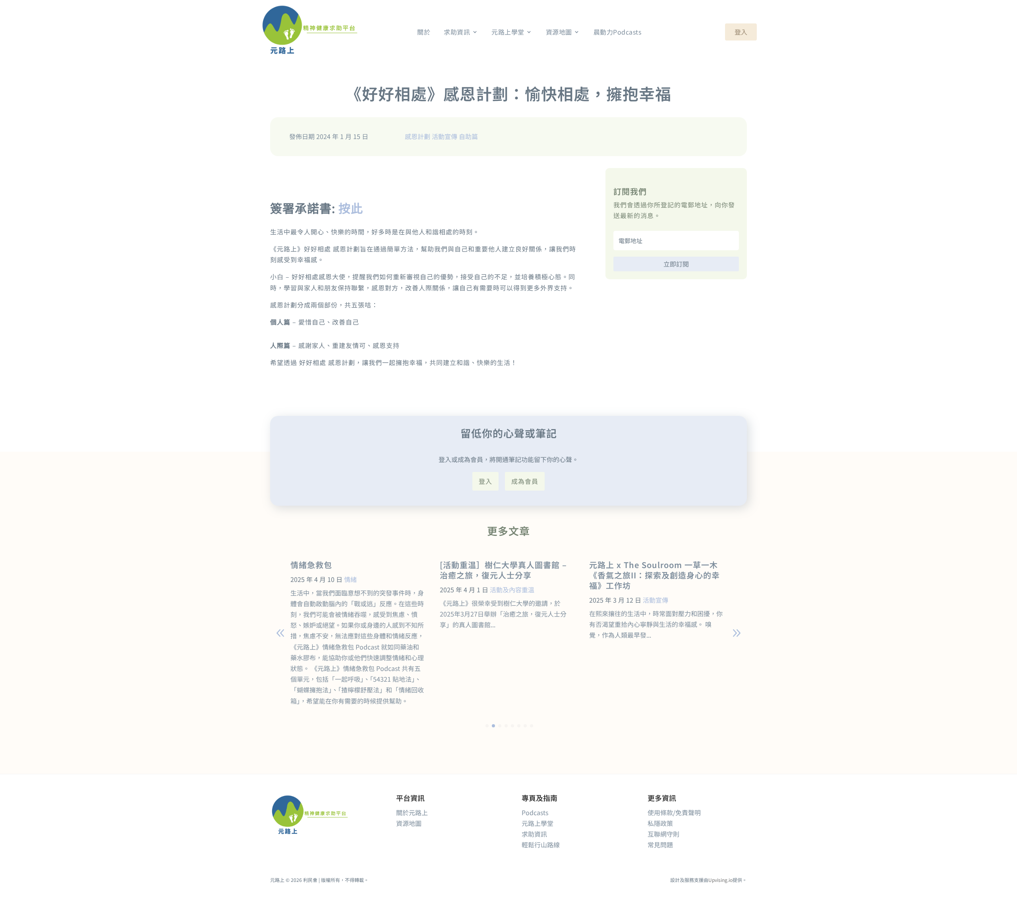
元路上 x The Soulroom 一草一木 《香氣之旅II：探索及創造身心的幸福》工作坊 (654, 575)
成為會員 (524, 481)
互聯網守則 (663, 834)
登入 (741, 32)
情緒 (350, 579)
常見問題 (660, 844)
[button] (736, 633)
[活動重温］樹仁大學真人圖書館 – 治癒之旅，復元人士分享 (503, 570)
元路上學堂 (537, 823)
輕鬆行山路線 (541, 844)
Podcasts (535, 812)
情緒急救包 (311, 564)
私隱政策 (660, 823)
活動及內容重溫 (512, 589)
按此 (350, 208)
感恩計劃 (417, 136)
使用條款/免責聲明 (674, 812)
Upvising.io (720, 879)
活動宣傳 (444, 136)
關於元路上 (412, 812)
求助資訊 (534, 834)
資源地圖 (408, 823)
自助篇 (468, 136)
